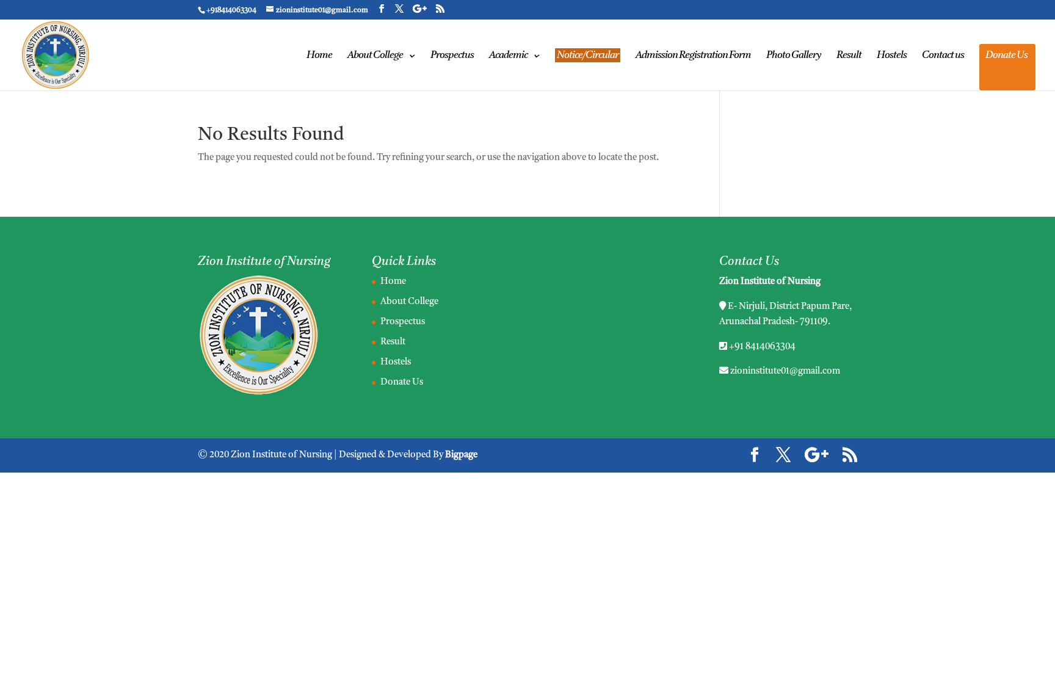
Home (319, 55)
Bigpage (461, 455)
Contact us (943, 55)
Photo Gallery (793, 55)
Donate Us (1006, 55)
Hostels (892, 55)
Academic (508, 55)
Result (848, 55)
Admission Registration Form (693, 55)
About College (375, 55)
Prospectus (452, 55)
